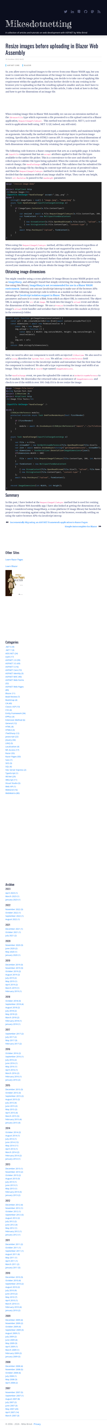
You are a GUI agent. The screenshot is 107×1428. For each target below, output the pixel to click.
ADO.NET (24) (11, 653)
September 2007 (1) (14, 1395)
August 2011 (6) (12, 1254)
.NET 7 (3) (9, 650)
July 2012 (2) (11, 1221)
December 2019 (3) (14, 964)
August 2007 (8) (12, 1399)
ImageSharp (15, 282)
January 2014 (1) (12, 1159)
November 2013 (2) (14, 1172)
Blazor (27, 65)
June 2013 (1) (11, 1185)
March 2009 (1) (12, 1350)
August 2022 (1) (12, 919)
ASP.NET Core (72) (13, 670)
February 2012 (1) (13, 1231)
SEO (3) (8, 763)
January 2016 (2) (12, 1080)
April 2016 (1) (11, 1070)
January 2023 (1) (12, 899)
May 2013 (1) (11, 1188)
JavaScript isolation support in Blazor (40, 295)
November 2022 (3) (14, 909)
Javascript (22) (11, 736)
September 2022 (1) (14, 916)
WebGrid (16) (11, 790)
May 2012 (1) (11, 1228)
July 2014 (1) (11, 1139)
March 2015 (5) (12, 1116)
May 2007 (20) (11, 1409)
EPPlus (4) (9, 716)
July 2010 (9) (11, 1290)
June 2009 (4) (11, 1340)
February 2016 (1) (13, 1076)
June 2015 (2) (11, 1106)
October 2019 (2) (13, 971)
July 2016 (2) (11, 1060)
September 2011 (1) (14, 1251)
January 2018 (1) (12, 1024)
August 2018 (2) (12, 1007)
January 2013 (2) (12, 1195)
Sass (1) (8, 760)
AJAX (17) (9, 656)
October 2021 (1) (13, 932)
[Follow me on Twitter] (65, 11)
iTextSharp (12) (12, 733)
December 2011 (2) (14, 1244)
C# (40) (8, 703)
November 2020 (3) (14, 945)
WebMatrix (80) (12, 793)
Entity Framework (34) (15, 713)
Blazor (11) (10, 693)
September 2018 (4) (14, 1004)
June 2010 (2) (11, 1293)
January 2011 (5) (12, 1267)
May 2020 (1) (11, 951)
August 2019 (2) (12, 974)
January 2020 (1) (12, 955)
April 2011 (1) (11, 1261)
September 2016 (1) (14, 1056)
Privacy (37, 1424)
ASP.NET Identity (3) (14, 673)
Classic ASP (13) (12, 706)
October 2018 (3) (13, 1001)
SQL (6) (8, 766)
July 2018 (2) (11, 1010)
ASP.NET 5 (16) (12, 666)
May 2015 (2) (11, 1109)
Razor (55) (10, 753)
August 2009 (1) (12, 1333)
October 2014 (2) (13, 1132)
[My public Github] (85, 11)
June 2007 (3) (11, 1405)
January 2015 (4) (12, 1122)
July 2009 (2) (11, 1336)
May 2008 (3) (11, 1379)
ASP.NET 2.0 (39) (12, 660)
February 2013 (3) (13, 1192)
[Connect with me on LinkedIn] (72, 11)
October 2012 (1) (13, 1211)
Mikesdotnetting (38, 23)
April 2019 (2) (11, 984)
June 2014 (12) (12, 1142)
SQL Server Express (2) (15, 770)
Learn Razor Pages (14, 559)
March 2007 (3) (12, 1415)
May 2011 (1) (11, 1257)
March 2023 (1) (12, 896)
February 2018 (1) (13, 1020)
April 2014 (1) (11, 1149)
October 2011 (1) (13, 1247)
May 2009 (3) (11, 1343)
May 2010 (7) (11, 1297)
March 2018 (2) (12, 1017)
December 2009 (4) (14, 1320)
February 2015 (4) (13, 1119)
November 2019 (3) (14, 968)
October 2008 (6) (13, 1372)
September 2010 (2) (14, 1283)
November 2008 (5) (14, 1369)
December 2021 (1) (14, 929)
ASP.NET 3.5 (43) (12, 663)
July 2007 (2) (11, 1402)
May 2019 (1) (11, 981)
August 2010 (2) (12, 1287)
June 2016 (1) (11, 1063)
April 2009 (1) (11, 1346)
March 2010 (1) (12, 1303)
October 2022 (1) (13, 912)
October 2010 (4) (13, 1280)
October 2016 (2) (13, 1053)
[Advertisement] (56, 102)
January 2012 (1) (12, 1234)
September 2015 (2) (14, 1096)
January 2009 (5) (12, 1356)
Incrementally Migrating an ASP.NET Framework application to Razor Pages (46, 522)
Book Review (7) (12, 696)
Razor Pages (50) (13, 756)
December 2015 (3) (14, 1089)
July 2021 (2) (11, 935)
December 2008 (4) (14, 1366)
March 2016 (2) (12, 1073)
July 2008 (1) (11, 1376)
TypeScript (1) (11, 773)
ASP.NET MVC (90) (13, 676)
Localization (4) (12, 746)
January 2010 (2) (12, 1310)
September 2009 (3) (14, 1330)
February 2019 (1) (13, 991)
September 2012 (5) (14, 1214)
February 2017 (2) (13, 1043)
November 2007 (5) (14, 1392)
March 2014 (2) (12, 1152)
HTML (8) (9, 726)
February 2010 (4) (13, 1307)
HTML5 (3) (10, 730)
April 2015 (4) (11, 1112)
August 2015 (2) (12, 1099)
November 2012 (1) (14, 1208)
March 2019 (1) (12, 988)
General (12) (11, 723)
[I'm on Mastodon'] (92, 11)
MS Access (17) (12, 750)
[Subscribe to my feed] (99, 11)
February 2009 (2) (13, 1353)
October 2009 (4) (13, 1326)
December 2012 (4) (14, 1204)
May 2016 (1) (11, 1066)
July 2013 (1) (11, 1182)
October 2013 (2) (13, 1175)
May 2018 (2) (11, 1014)
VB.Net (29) (10, 776)
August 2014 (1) (12, 1135)
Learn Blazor (11, 566)
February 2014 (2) (13, 1155)
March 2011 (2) (12, 1264)
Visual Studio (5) (12, 783)
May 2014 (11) (11, 1145)
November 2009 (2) (14, 1323)
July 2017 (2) (11, 1037)
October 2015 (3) (13, 1092)
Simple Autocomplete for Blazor (83, 526)
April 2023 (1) (11, 893)
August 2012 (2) (12, 1218)
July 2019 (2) (11, 978)
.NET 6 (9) (9, 646)
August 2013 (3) (12, 1178)
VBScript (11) (11, 780)
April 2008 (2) (11, 1382)
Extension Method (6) (15, 720)
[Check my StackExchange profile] (78, 11)
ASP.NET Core (13, 65)
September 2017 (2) (14, 1033)
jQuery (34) (10, 740)
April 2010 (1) (11, 1300)
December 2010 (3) (14, 1277)
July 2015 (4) (11, 1102)
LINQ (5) (9, 743)
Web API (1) (10, 786)
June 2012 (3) (11, 1224)
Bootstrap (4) (11, 700)
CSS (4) (8, 710)
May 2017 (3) (11, 1040)
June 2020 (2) (11, 948)
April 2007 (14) (12, 1412)
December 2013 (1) (14, 1168)
